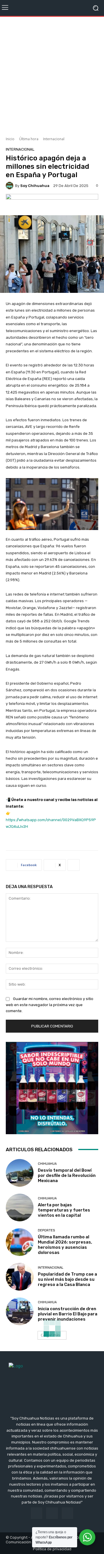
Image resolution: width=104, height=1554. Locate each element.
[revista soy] (52, 203)
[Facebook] (36, 1513)
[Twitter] (67, 1513)
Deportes (46, 1230)
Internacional (53, 138)
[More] (74, 865)
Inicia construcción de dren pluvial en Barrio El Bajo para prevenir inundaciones (67, 1314)
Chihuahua (47, 1163)
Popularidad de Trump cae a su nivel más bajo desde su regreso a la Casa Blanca (67, 1279)
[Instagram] (51, 1513)
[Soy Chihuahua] (10, 185)
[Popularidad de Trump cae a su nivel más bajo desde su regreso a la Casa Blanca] (20, 1277)
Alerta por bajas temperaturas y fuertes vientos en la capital (64, 1210)
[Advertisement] (52, 74)
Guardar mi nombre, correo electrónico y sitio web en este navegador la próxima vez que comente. (49, 1005)
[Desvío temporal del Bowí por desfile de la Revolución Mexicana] (20, 1173)
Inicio (10, 138)
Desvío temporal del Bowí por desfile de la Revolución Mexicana (67, 1175)
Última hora (28, 138)
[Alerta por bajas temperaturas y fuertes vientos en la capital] (20, 1207)
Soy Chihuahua (34, 186)
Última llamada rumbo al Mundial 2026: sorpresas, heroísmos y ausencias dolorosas (65, 1244)
